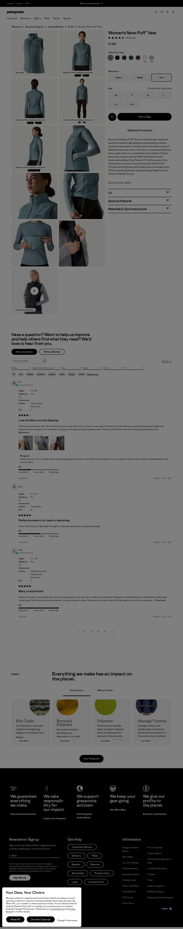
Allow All (15, 919)
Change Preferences (67, 920)
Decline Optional (40, 919)
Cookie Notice (57, 909)
